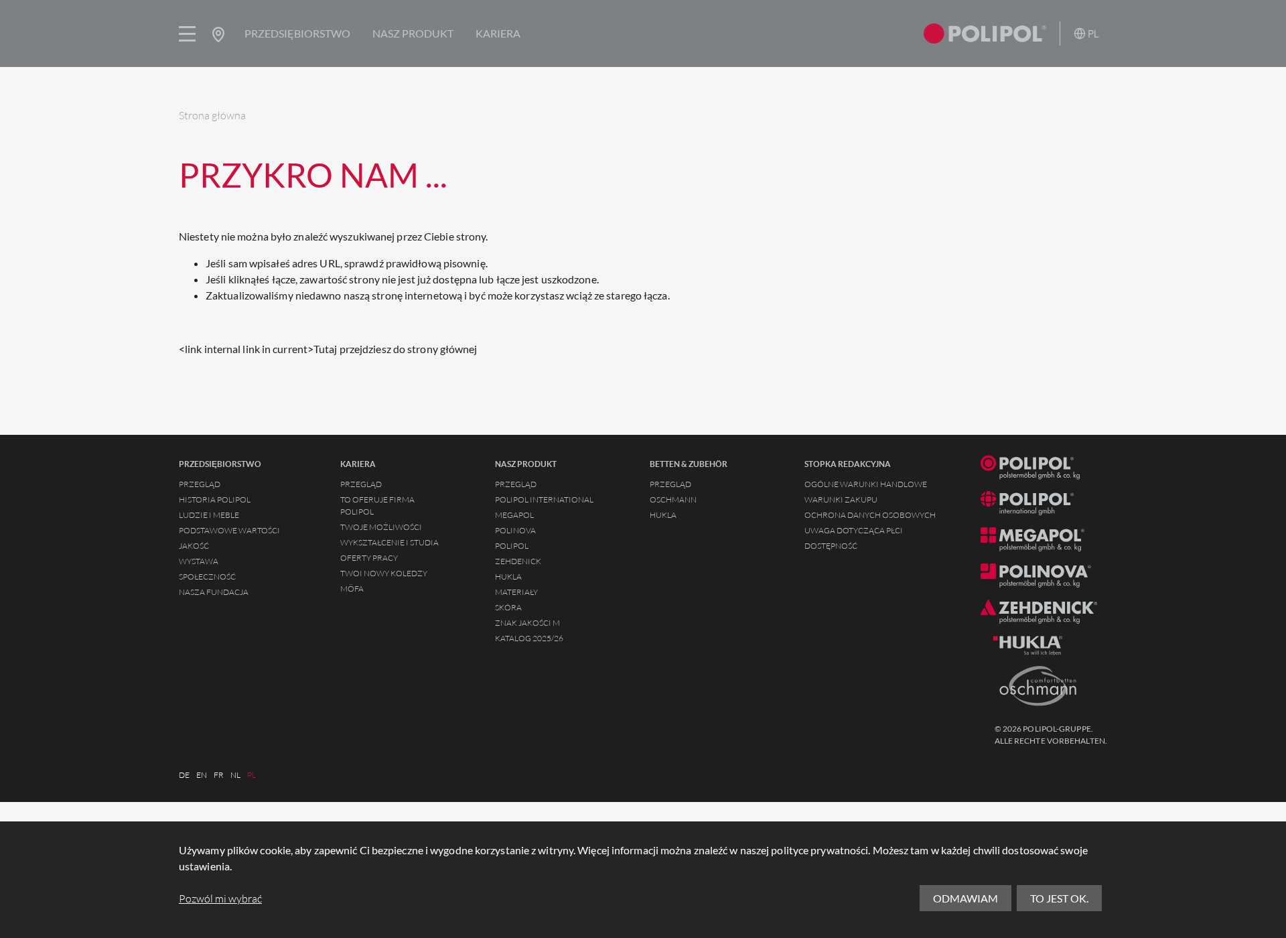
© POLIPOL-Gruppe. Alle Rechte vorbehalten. (1051, 735)
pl (251, 775)
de (184, 775)
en (201, 775)
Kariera (498, 33)
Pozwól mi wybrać (220, 898)
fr (219, 775)
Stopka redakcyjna (847, 464)
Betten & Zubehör (688, 464)
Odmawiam (965, 898)
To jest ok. (1059, 898)
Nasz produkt (412, 33)
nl (235, 775)
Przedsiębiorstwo (297, 33)
